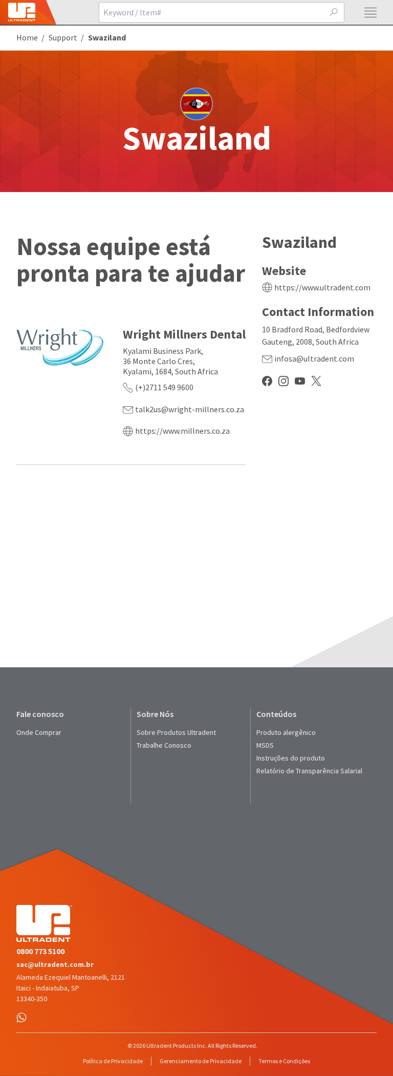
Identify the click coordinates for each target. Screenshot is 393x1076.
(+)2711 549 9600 (164, 387)
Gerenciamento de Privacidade (201, 1061)
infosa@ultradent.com (314, 358)
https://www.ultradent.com (322, 287)
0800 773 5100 (40, 951)
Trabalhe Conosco (164, 745)
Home (27, 37)
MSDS (265, 745)
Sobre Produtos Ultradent (176, 732)
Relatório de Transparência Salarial (309, 770)
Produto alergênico (286, 732)
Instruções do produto (290, 758)
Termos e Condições (284, 1061)
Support (63, 37)
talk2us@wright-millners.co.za (189, 409)
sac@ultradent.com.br (55, 964)
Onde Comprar (38, 732)
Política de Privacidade (113, 1061)
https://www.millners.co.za (182, 430)
